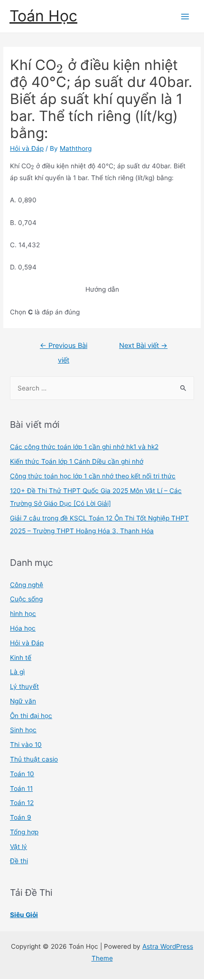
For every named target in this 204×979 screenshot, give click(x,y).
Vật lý (18, 846)
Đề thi (19, 861)
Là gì (17, 672)
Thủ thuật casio (34, 759)
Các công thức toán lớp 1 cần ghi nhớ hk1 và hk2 (84, 447)
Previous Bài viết (63, 348)
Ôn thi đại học (31, 715)
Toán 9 (20, 817)
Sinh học (23, 730)
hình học (23, 613)
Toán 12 (22, 802)
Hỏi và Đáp (27, 148)
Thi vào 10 (26, 744)
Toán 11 (21, 788)
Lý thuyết (24, 686)
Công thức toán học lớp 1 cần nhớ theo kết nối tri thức (93, 476)
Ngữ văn (23, 701)
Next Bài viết (143, 345)
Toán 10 (22, 774)
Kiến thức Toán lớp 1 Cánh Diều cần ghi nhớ (76, 461)
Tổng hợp (24, 832)
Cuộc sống (26, 599)
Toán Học (43, 16)
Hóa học (23, 628)
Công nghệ (26, 585)
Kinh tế (20, 657)
